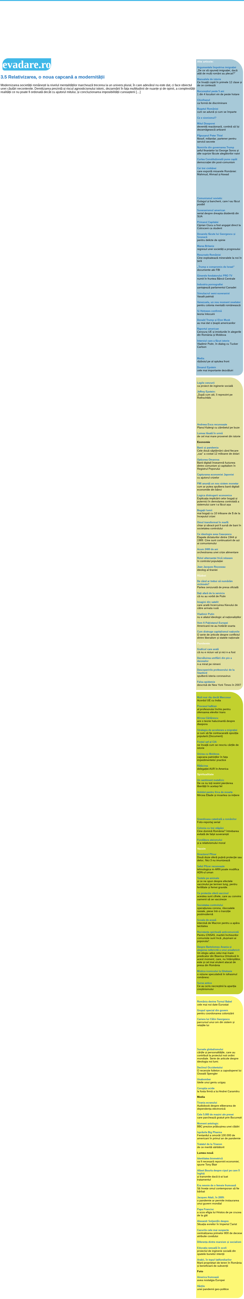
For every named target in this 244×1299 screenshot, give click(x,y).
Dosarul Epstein (206, 367)
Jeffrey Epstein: (206, 391)
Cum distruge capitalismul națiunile (218, 631)
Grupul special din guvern (212, 1010)
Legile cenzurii (206, 382)
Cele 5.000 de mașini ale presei (215, 1114)
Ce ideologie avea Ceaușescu (214, 534)
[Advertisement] (122, 29)
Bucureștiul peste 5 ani (210, 91)
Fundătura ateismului (209, 839)
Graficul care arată (208, 649)
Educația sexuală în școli (212, 1247)
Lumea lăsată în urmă (210, 433)
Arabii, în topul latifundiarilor (214, 1259)
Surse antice (204, 983)
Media (200, 358)
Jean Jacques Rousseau (211, 566)
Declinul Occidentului (210, 1067)
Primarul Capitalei (207, 222)
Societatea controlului (210, 905)
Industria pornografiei (210, 284)
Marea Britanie (205, 246)
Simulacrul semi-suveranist (213, 293)
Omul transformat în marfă (212, 522)
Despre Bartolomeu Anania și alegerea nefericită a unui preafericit (218, 948)
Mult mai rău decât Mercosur (214, 697)
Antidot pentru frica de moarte (215, 792)
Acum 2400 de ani (207, 549)
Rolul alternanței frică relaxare (215, 558)
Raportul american (208, 328)
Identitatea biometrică (210, 1158)
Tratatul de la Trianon (209, 1144)
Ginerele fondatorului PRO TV (214, 275)
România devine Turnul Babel (214, 1001)
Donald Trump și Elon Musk (213, 320)
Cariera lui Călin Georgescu (213, 1019)
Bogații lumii (204, 510)
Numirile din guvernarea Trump (215, 147)
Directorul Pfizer (206, 854)
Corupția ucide (205, 1088)
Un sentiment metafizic (210, 780)
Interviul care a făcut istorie (213, 340)
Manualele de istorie (209, 79)
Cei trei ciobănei (206, 168)
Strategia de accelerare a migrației (217, 730)
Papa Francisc (205, 1209)
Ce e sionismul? (206, 117)
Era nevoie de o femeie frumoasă (216, 1185)
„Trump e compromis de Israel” (216, 266)
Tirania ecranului (207, 1102)
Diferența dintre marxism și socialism (219, 1242)
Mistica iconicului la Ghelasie (214, 971)
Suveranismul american (211, 210)
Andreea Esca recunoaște (212, 424)
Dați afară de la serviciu (211, 593)
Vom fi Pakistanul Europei (212, 622)
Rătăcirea (202, 765)
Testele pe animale (208, 878)
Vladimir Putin (205, 614)
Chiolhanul (203, 100)
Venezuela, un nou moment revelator (219, 302)
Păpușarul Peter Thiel (210, 135)
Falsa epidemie (206, 681)
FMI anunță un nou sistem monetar (217, 483)
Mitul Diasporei (206, 123)
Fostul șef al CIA (207, 741)
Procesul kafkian (207, 706)
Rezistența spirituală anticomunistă (218, 932)
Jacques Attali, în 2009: (210, 1197)
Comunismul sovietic (209, 198)
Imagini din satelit (207, 602)
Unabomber (204, 1079)
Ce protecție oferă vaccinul (213, 893)
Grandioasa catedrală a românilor (217, 819)
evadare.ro (26, 64)
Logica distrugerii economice (214, 495)
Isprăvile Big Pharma (209, 1132)
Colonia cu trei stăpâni (210, 828)
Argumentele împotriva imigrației (216, 67)
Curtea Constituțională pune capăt (217, 159)
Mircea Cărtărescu (207, 718)
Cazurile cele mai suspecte (213, 1230)
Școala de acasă (206, 920)
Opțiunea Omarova (208, 459)
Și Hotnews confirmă (209, 311)
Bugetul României (207, 108)
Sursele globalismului (210, 1049)
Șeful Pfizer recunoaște (211, 866)
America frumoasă (208, 1277)
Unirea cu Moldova (208, 753)
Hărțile (201, 1286)
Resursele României (209, 254)
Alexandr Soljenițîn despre (213, 1221)
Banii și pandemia (207, 447)
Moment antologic (207, 1123)
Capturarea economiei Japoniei (215, 474)
